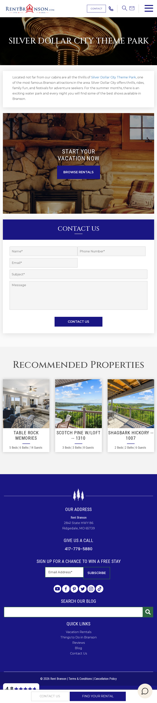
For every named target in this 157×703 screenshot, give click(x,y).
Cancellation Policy (105, 679)
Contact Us (78, 653)
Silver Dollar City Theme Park (113, 77)
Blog (78, 648)
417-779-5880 (78, 549)
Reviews (78, 643)
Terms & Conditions (80, 679)
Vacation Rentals (78, 632)
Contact (96, 8)
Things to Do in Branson (78, 637)
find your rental (98, 696)
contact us (50, 696)
